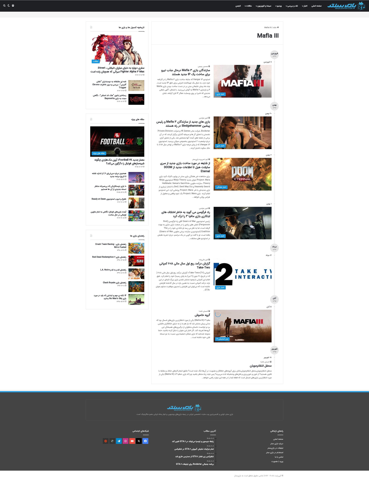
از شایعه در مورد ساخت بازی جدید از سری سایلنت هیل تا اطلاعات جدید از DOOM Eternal (185, 167)
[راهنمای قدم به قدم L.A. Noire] (136, 273)
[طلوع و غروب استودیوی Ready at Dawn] (136, 203)
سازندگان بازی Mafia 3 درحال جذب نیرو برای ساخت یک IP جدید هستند (185, 72)
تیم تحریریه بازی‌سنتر (200, 159)
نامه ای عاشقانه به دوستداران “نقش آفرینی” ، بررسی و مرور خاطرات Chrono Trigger (109, 84)
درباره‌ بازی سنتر (277, 443)
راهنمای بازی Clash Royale (114, 282)
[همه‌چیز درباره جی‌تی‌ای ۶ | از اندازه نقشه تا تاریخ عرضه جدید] (136, 177)
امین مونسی (203, 118)
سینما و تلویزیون (264, 5)
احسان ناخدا (203, 311)
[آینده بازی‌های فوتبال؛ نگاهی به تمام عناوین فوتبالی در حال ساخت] (136, 215)
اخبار (305, 5)
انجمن (238, 5)
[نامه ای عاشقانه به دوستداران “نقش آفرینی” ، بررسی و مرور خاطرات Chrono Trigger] (136, 85)
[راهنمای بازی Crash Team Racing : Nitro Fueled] (136, 248)
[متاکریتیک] (112, 441)
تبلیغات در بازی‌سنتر (275, 448)
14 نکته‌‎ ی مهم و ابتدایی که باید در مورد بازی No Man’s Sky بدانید (110, 297)
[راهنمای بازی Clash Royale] (136, 286)
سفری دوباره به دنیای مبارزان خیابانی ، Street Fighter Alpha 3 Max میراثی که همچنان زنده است (117, 70)
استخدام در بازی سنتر (274, 452)
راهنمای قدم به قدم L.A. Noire (113, 269)
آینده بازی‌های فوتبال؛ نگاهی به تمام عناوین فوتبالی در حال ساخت (108, 213)
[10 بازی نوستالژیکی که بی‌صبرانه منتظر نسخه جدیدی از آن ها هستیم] (136, 190)
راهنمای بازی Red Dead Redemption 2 (109, 257)
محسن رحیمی (203, 66)
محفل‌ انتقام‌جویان (261, 366)
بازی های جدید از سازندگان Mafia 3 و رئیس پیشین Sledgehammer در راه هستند (183, 124)
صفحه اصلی (316, 5)
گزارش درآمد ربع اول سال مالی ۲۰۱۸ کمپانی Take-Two (184, 265)
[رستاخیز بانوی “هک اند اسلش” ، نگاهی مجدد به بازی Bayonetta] (136, 99)
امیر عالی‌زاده (203, 259)
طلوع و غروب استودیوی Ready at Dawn (109, 199)
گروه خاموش (202, 315)
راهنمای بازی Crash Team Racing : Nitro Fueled (110, 246)
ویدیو (279, 5)
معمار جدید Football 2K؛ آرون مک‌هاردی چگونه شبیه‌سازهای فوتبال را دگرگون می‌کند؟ (119, 162)
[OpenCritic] (106, 441)
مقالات (249, 5)
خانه (275, 27)
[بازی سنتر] (346, 6)
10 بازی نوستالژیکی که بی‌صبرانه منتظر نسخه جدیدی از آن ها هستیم (110, 188)
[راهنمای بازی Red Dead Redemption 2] (136, 261)
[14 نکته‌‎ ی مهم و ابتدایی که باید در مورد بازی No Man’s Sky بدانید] (136, 299)
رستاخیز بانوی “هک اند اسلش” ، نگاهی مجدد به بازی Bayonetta (109, 97)
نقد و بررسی (292, 5)
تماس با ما (279, 457)
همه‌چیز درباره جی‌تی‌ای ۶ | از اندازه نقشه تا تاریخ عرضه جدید (109, 175)
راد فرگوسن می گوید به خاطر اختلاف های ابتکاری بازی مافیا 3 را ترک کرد (185, 214)
